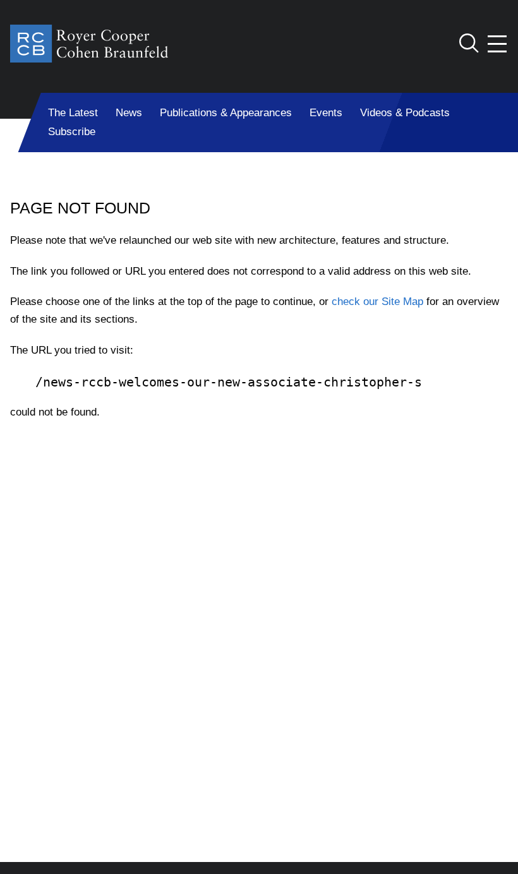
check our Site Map (377, 302)
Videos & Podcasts (405, 113)
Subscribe (71, 132)
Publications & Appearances (226, 113)
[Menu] (497, 44)
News (129, 113)
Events (326, 113)
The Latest (73, 113)
